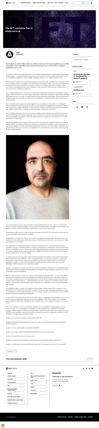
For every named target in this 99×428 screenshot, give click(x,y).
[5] (16, 247)
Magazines (34, 393)
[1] (61, 94)
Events (33, 387)
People (9, 393)
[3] (25, 105)
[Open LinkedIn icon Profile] (77, 107)
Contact (33, 390)
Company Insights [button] (25, 2)
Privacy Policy (62, 417)
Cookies (70, 417)
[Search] (77, 3)
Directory (50, 2)
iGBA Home (8, 22)
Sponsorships (11, 382)
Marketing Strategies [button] (39, 2)
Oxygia (9, 310)
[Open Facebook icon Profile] (82, 107)
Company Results (24, 22)
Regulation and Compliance (12, 389)
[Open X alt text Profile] (86, 368)
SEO (8, 385)
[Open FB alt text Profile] (92, 368)
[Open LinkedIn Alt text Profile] (83, 368)
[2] (14, 99)
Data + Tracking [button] (58, 2)
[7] (11, 269)
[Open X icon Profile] (87, 107)
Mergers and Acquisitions (15, 400)
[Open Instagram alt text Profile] (89, 368)
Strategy (10, 379)
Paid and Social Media (13, 396)
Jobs (66, 2)
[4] (34, 240)
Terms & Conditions (80, 417)
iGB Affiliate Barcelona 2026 (38, 376)
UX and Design (11, 376)
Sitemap (90, 417)
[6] (30, 252)
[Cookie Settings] (3, 425)
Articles (15, 22)
